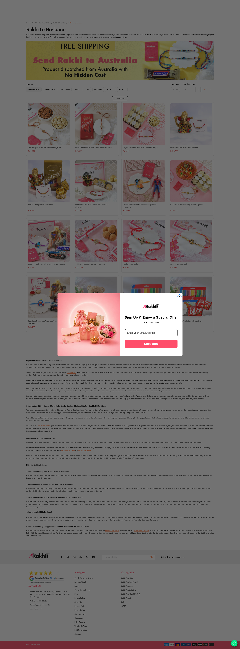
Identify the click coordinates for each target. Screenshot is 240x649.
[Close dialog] (180, 296)
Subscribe (151, 343)
